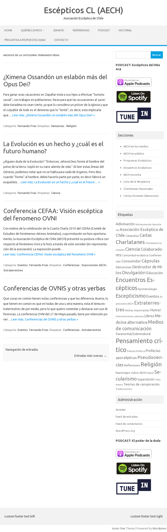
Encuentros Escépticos (138, 167)
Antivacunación (143, 224)
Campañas (132, 235)
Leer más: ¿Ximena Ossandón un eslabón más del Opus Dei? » (53, 115)
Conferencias (71, 265)
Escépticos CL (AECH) (83, 10)
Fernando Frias (27, 125)
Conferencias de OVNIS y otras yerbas (54, 288)
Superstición (146, 379)
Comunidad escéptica (135, 255)
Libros (149, 316)
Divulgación (134, 272)
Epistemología (147, 289)
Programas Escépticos (138, 160)
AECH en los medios (136, 146)
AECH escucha (132, 174)
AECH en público (134, 153)
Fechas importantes (137, 310)
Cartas (146, 235)
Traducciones (124, 388)
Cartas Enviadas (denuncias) (141, 195)
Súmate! (58, 30)
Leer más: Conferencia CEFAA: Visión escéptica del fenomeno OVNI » (49, 254)
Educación (154, 273)
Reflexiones (132, 365)
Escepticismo (131, 296)
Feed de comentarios (129, 423)
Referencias (81, 30)
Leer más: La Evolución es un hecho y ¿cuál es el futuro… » (60, 182)
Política (140, 351)
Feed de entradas (127, 416)
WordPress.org (125, 430)
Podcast (104, 30)
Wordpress (159, 528)
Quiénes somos (31, 30)
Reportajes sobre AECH (131, 372)
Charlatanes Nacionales (138, 188)
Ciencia (55, 192)
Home (8, 30)
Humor (155, 310)
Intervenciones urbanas (130, 316)
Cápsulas (151, 260)
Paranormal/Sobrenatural (133, 334)
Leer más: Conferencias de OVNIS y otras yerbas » (44, 319)
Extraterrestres (13, 270)
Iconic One (118, 528)
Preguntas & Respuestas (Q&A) (24, 39)
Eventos (23, 265)
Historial (125, 30)
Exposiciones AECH (94, 265)
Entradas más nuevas (90, 355)
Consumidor (131, 261)
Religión (71, 125)
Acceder (121, 409)
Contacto (61, 39)
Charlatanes (130, 242)
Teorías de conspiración (142, 384)
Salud (150, 372)
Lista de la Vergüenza (137, 181)
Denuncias (57, 125)
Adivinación (125, 224)
